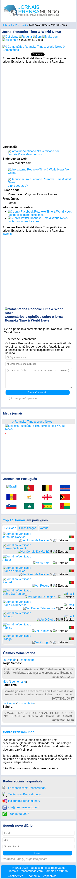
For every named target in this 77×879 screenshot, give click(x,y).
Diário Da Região (14, 593)
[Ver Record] (40, 585)
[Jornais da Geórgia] (48, 497)
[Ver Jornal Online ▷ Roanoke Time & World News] (38, 427)
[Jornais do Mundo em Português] (31, 17)
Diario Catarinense (15, 605)
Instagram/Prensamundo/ (24, 800)
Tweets (7, 233)
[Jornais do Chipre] (31, 497)
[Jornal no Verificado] (17, 533)
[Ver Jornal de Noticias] (34, 540)
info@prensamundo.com (23, 807)
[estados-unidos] (7, 421)
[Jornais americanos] (11, 25)
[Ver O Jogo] (40, 642)
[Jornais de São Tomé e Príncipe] (48, 506)
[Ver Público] (40, 630)
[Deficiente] (10, 36)
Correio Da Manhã (14, 548)
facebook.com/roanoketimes (26, 214)
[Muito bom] (50, 36)
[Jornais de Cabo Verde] (66, 488)
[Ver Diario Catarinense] (39, 608)
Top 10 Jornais (14, 520)
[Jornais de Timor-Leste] (66, 497)
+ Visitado (9, 528)
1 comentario (26, 659)
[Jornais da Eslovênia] (13, 506)
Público (7, 627)
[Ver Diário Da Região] (40, 596)
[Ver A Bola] (41, 562)
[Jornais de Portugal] (31, 488)
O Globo (8, 616)
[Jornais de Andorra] (13, 497)
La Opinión (9, 659)
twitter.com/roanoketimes (23, 221)
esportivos (49, 876)
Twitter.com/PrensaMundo (24, 794)
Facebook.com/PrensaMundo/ (27, 787)
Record (7, 582)
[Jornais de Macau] (31, 506)
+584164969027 (18, 813)
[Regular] (25, 36)
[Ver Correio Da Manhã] (33, 551)
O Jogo (7, 639)
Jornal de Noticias (14, 537)
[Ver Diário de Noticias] (34, 574)
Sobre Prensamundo (19, 732)
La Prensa (9, 703)
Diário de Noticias (14, 571)
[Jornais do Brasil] (13, 486)
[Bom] (37, 36)
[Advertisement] (38, 103)
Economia (33, 876)
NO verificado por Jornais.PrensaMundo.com (33, 153)
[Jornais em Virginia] (20, 25)
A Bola (7, 559)
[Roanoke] (25, 25)
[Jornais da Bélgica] (48, 488)
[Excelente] (10, 39)
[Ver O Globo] (46, 619)
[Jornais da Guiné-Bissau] (66, 506)
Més (5, 681)
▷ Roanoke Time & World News (32, 421)
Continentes (15, 876)
